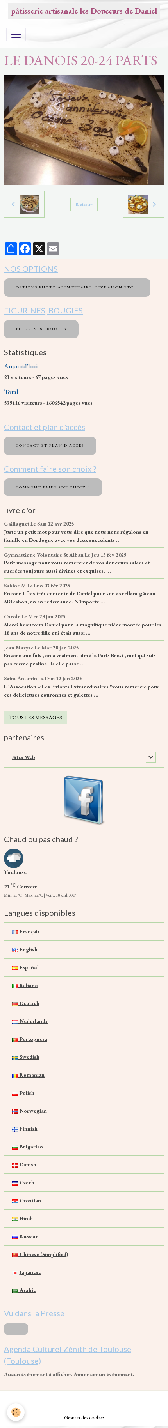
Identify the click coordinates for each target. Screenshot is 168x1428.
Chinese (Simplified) (43, 1254)
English (28, 949)
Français (29, 931)
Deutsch (28, 1003)
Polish (26, 1092)
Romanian (31, 1074)
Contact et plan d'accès (50, 445)
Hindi (25, 1218)
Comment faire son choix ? (53, 487)
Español (28, 967)
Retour (84, 204)
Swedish (28, 1056)
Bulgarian (30, 1146)
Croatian (29, 1200)
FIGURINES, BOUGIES (41, 328)
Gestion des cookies (84, 1417)
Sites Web (23, 757)
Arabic (27, 1290)
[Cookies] (16, 1412)
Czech (26, 1182)
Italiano (28, 985)
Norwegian (32, 1110)
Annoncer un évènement (103, 1374)
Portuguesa (32, 1038)
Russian (28, 1236)
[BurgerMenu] (16, 34)
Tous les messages (35, 717)
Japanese (29, 1272)
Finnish (28, 1128)
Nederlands (33, 1021)
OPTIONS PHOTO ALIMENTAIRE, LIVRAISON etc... (77, 287)
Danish (27, 1164)
